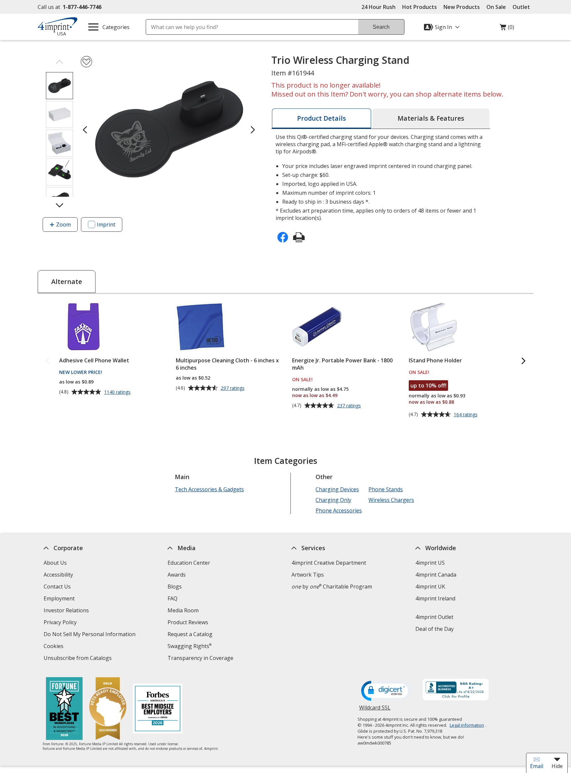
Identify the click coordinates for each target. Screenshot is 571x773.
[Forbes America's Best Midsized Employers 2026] (158, 709)
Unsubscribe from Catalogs (78, 658)
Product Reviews (188, 622)
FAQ (172, 598)
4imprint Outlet (434, 617)
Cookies (54, 646)
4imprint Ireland (435, 598)
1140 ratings (118, 392)
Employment (59, 598)
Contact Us (57, 586)
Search (381, 27)
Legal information (467, 725)
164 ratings (466, 414)
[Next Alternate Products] (523, 361)
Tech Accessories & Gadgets (209, 489)
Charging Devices (337, 489)
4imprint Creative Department (328, 562)
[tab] (321, 118)
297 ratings (233, 388)
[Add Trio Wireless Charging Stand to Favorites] (86, 61)
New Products (461, 7)
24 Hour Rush (379, 7)
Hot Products (419, 7)
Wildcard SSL (375, 710)
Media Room (183, 610)
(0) (507, 28)
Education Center (189, 562)
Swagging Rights (189, 646)
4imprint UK (430, 586)
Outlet (523, 7)
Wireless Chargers (391, 500)
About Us (55, 562)
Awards (177, 574)
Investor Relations (67, 611)
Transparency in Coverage (201, 658)
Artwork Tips (307, 574)
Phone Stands (385, 489)
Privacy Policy (61, 623)
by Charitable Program (331, 586)
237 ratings (349, 405)
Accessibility (58, 574)
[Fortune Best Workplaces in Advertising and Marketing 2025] (64, 709)
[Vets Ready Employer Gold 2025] (108, 709)
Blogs (175, 586)
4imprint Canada (435, 574)
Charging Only (333, 500)
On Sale (496, 7)
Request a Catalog (190, 634)
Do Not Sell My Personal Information (90, 635)
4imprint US (430, 562)
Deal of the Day (434, 628)
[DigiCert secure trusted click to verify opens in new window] (386, 691)
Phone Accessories (339, 510)
